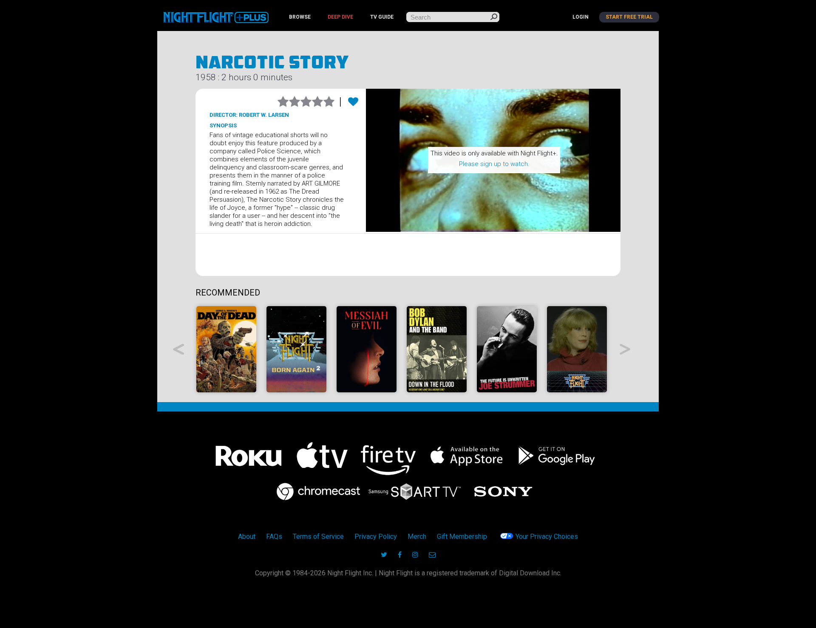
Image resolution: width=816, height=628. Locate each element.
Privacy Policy (375, 536)
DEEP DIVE (340, 17)
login (580, 17)
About (246, 536)
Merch (417, 536)
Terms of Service (318, 536)
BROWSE (300, 17)
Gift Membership (462, 536)
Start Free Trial (629, 17)
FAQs (274, 536)
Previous (178, 349)
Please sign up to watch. (494, 164)
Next (625, 349)
